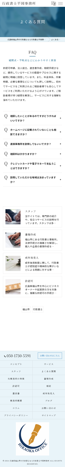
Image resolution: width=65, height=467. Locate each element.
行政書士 (38, 309)
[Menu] (60, 3)
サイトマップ (49, 415)
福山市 (26, 309)
